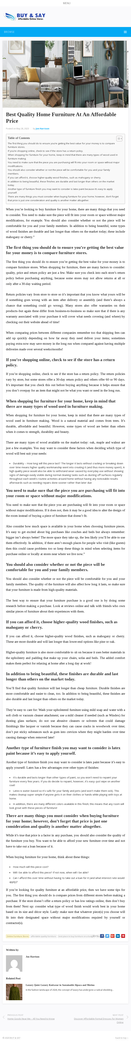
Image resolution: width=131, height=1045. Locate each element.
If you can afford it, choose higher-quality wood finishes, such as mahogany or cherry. (54, 177)
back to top (121, 1037)
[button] (65, 3)
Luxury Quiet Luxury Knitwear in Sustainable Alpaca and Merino (60, 985)
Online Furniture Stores (17, 936)
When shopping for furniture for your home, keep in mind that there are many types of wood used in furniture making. (63, 156)
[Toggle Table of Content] (117, 138)
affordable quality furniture (43, 936)
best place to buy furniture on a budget (76, 936)
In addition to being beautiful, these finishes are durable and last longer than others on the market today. (61, 183)
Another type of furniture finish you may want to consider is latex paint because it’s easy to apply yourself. (60, 190)
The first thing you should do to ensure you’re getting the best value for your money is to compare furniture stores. (61, 145)
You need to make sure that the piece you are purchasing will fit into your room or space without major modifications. (64, 164)
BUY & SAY (15, 1037)
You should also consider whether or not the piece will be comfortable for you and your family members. (59, 171)
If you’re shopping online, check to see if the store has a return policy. (45, 150)
